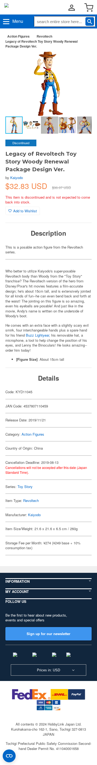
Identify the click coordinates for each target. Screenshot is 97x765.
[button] (82, 61)
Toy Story (25, 486)
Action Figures (18, 36)
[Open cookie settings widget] (9, 755)
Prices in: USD (48, 670)
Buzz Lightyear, (38, 335)
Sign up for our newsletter (48, 633)
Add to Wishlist (25, 210)
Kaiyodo (16, 177)
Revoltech (44, 36)
